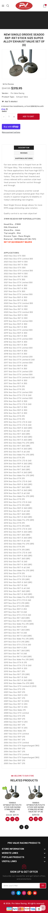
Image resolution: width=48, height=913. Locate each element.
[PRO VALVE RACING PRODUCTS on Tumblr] (29, 893)
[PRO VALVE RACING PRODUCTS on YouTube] (35, 893)
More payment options (11, 132)
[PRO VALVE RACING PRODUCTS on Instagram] (24, 893)
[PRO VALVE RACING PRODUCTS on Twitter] (18, 893)
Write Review (8, 84)
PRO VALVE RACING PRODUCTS (24, 843)
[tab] (24, 147)
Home (6, 18)
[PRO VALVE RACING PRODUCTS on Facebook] (13, 893)
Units (4, 111)
